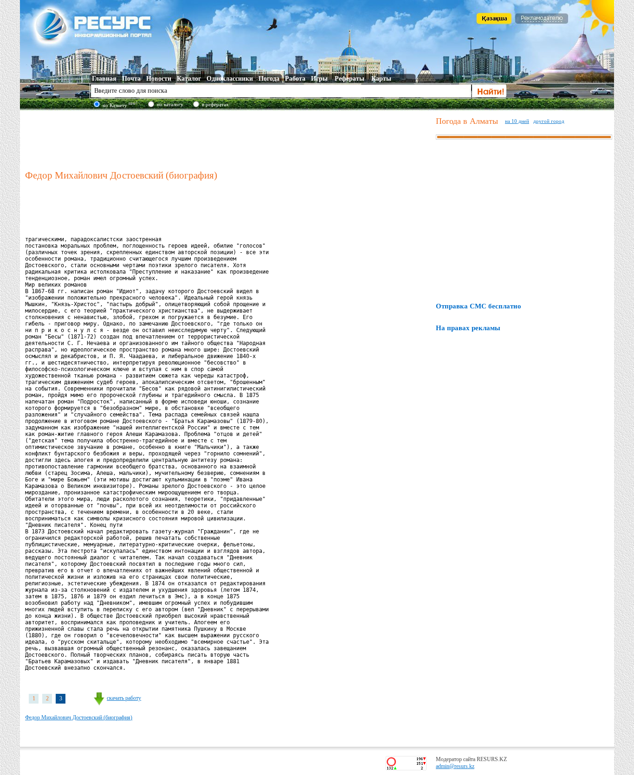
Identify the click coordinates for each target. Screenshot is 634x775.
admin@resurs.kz (455, 766)
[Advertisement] (228, 139)
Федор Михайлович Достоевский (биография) (78, 717)
